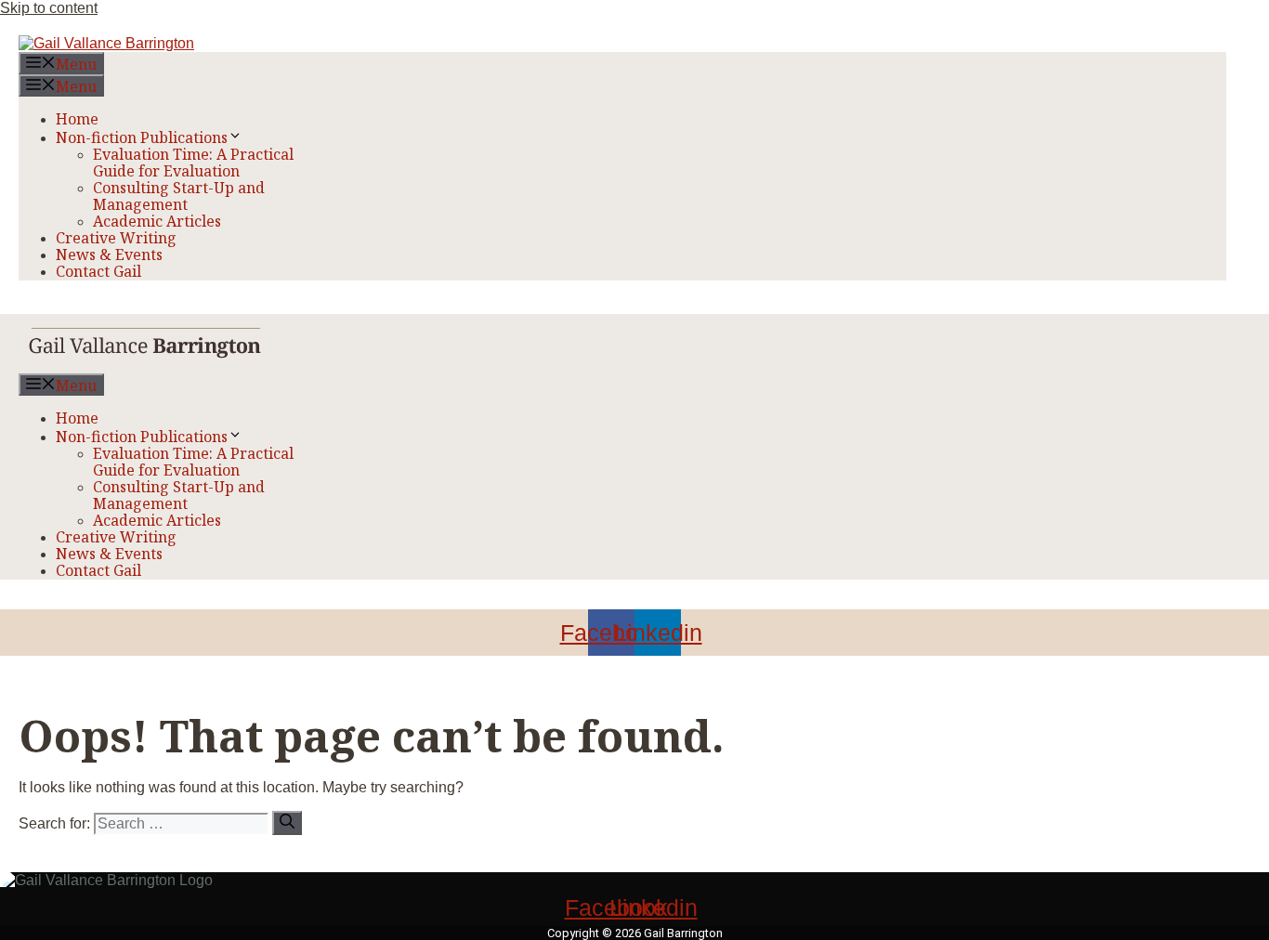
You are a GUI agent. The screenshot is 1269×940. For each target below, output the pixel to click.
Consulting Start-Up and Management (179, 196)
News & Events (109, 254)
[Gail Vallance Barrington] (145, 364)
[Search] (287, 823)
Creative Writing (116, 238)
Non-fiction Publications (142, 137)
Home (77, 119)
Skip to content (49, 8)
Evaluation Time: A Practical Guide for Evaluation (193, 162)
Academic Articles (157, 221)
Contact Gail (98, 271)
